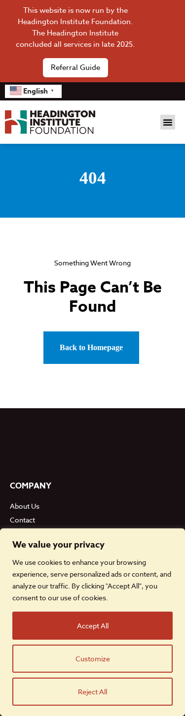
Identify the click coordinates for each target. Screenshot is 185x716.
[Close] (163, 41)
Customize (92, 658)
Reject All (92, 691)
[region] (92, 622)
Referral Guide (75, 67)
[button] (167, 122)
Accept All (93, 625)
